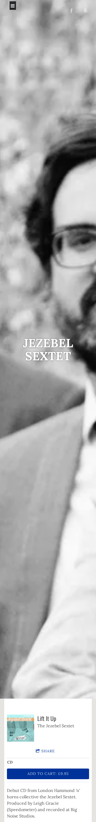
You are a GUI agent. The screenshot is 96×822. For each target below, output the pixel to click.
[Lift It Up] (20, 728)
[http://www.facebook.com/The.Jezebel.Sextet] (71, 11)
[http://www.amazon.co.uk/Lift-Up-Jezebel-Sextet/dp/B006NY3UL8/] (85, 11)
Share (48, 751)
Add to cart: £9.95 (48, 773)
